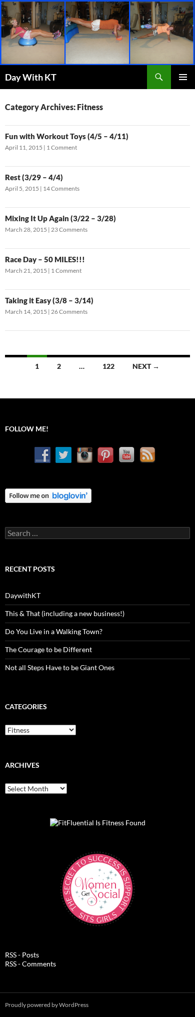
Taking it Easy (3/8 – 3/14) (49, 300)
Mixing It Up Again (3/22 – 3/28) (60, 218)
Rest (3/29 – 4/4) (34, 177)
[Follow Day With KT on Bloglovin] (48, 494)
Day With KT (30, 77)
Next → (146, 366)
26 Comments (69, 311)
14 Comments (61, 188)
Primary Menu (183, 77)
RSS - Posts (22, 954)
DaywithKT (22, 595)
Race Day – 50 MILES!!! (45, 259)
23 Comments (69, 229)
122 (108, 366)
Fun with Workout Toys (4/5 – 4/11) (66, 136)
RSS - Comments (30, 963)
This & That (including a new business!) (64, 613)
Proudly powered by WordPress (46, 1004)
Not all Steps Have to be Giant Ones (59, 667)
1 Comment (61, 147)
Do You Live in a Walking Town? (53, 631)
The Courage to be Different (48, 649)
